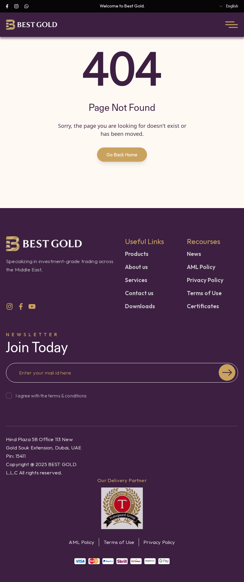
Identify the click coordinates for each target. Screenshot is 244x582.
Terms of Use (204, 293)
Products (136, 253)
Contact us (139, 293)
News (194, 253)
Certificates (203, 306)
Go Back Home (122, 155)
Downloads (140, 306)
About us (136, 266)
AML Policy (201, 266)
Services (136, 280)
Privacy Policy (205, 280)
